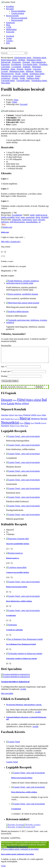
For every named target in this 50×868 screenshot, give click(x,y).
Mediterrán (35, 419)
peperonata (30, 217)
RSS (8, 43)
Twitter (9, 38)
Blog (8, 25)
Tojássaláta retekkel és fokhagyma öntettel (21, 658)
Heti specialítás (7, 693)
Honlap (4, 376)
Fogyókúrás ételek (30, 64)
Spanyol (13, 426)
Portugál (43, 423)
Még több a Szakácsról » (11, 241)
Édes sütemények (39, 62)
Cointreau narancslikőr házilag (17, 572)
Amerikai (4, 415)
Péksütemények (7, 74)
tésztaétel (44, 217)
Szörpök (30, 76)
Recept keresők (12, 16)
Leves (10, 403)
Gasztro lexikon (17, 13)
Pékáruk (38, 71)
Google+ (9, 41)
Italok (13, 69)
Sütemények (6, 76)
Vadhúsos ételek (32, 78)
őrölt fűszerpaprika (17, 222)
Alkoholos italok (39, 57)
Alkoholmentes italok (22, 57)
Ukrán (26, 426)
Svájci (18, 426)
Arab (16, 415)
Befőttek (21, 60)
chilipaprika (16, 220)
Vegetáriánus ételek (39, 80)
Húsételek (5, 69)
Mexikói (43, 419)
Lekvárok (37, 69)
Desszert (6, 399)
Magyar (25, 418)
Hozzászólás (6, 345)
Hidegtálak (36, 67)
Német (22, 423)
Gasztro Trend (12, 762)
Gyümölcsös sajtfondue (14, 630)
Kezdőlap (10, 6)
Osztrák (37, 423)
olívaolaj (41, 220)
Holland (39, 415)
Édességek (5, 64)
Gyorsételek (16, 67)
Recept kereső (17, 20)
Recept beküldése (18, 11)
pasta (23, 217)
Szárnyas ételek (19, 76)
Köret (4, 403)
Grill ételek (5, 67)
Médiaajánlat (11, 29)
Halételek (27, 67)
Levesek (4, 71)
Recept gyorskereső (19, 18)
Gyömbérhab (11, 615)
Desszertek (16, 62)
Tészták (15, 78)
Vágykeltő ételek (8, 80)
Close (3, 866)
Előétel (15, 400)
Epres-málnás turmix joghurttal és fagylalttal (17, 854)
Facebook (10, 36)
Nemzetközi (10, 422)
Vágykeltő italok (23, 80)
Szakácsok (10, 22)
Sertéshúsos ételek (37, 74)
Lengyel (16, 419)
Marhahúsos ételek (16, 71)
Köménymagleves (12, 558)
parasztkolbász (32, 222)
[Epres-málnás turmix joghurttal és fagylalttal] (20, 849)
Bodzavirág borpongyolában (16, 587)
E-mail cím (6, 371)
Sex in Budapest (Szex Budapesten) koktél (21, 644)
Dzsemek (26, 62)
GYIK (8, 27)
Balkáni (20, 415)
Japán (2, 419)
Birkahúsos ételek (34, 60)
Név (3, 367)
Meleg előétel (22, 403)
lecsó (18, 217)
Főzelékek (43, 64)
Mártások (30, 71)
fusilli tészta (27, 220)
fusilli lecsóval (41, 215)
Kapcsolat (10, 32)
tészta (38, 217)
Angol (11, 415)
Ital (44, 399)
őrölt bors (5, 222)
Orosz (32, 423)
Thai (22, 425)
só (40, 222)
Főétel (14, 102)
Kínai (12, 419)
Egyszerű (23, 104)
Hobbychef (5, 232)
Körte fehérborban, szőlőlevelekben (19, 601)
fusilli (32, 215)
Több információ (21, 847)
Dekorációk (6, 62)
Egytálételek (16, 64)
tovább (23, 689)
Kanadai (7, 419)
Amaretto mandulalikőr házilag (17, 544)
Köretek (20, 69)
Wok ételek (5, 83)
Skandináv (5, 425)
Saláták (25, 74)
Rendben (10, 847)
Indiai (44, 415)
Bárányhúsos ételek (9, 60)
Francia (26, 415)
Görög (33, 415)
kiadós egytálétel (7, 217)
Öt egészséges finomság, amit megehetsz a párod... (24, 705)
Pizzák (18, 74)
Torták (22, 78)
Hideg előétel (33, 399)
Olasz (16, 100)
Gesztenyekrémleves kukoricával (15, 682)
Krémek (28, 69)
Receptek (10, 9)
